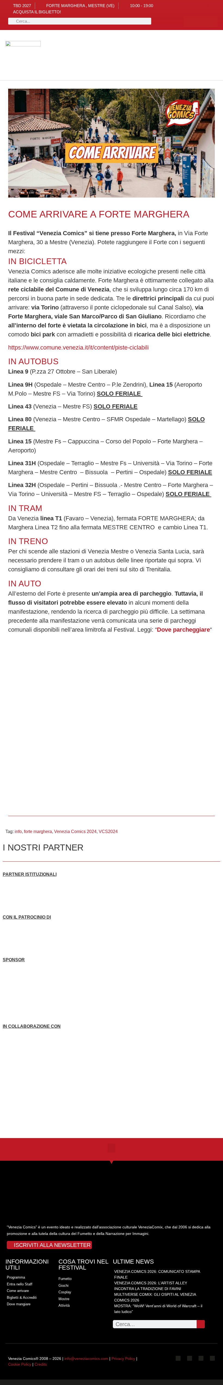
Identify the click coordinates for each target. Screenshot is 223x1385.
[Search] (201, 1324)
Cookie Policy (19, 1364)
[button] (50, 55)
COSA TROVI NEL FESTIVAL (83, 1264)
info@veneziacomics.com (86, 1358)
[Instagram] (200, 21)
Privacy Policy (123, 1358)
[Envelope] (212, 1358)
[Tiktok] (212, 21)
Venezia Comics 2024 (75, 831)
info (18, 831)
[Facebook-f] (189, 21)
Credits (41, 1364)
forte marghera (38, 831)
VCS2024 (108, 831)
